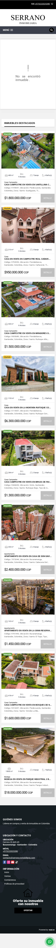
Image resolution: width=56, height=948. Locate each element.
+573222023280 (42, 4)
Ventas (7, 876)
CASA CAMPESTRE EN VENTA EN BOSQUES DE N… (28, 705)
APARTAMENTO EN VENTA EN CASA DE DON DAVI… (28, 556)
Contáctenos (10, 880)
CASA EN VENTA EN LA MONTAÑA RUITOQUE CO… (27, 408)
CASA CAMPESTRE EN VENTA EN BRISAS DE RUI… (27, 482)
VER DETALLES (28, 151)
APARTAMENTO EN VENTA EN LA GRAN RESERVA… (28, 631)
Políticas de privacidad (14, 884)
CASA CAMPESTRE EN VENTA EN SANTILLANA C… (27, 185)
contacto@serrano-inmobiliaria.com (19, 858)
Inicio (6, 872)
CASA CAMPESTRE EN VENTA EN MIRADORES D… (27, 333)
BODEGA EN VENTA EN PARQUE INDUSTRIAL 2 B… (27, 779)
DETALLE (48, 198)
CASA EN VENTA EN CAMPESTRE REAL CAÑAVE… (27, 259)
